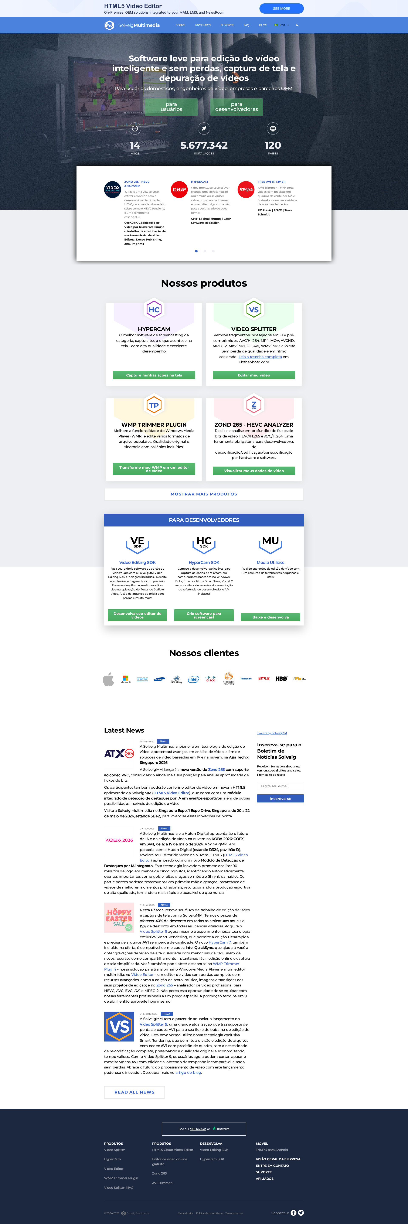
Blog (263, 25)
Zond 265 (216, 769)
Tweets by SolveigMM (272, 733)
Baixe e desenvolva (270, 617)
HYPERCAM (199, 181)
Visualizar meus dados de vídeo (254, 471)
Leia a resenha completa (260, 357)
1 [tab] (196, 251)
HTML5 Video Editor (171, 793)
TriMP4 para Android (272, 1150)
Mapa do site (185, 1213)
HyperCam (112, 1159)
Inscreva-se (280, 799)
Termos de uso (234, 1213)
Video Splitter (114, 1150)
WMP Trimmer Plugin (121, 1178)
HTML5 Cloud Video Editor (172, 1150)
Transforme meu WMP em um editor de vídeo (154, 469)
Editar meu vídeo (254, 375)
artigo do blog (188, 1072)
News (163, 741)
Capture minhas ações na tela (154, 375)
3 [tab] (213, 251)
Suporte (227, 25)
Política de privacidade (209, 1213)
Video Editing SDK (214, 1150)
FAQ (246, 25)
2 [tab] (205, 251)
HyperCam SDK (212, 1159)
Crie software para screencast (204, 615)
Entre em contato (272, 1166)
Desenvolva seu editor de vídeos (137, 615)
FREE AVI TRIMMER (272, 181)
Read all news (134, 1092)
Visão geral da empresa (278, 1159)
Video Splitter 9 (153, 931)
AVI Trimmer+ (163, 1183)
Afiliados (265, 1179)
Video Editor (142, 974)
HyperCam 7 (220, 942)
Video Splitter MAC (118, 1188)
